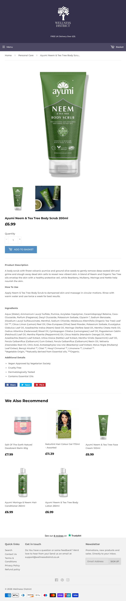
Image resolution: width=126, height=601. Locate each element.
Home (8, 55)
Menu (10, 47)
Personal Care (25, 55)
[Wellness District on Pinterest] (62, 580)
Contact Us (11, 554)
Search (8, 550)
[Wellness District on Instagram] (68, 580)
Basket (119, 47)
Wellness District (22, 589)
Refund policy (12, 569)
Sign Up (115, 561)
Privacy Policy (12, 565)
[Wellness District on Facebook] (56, 580)
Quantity (10, 233)
